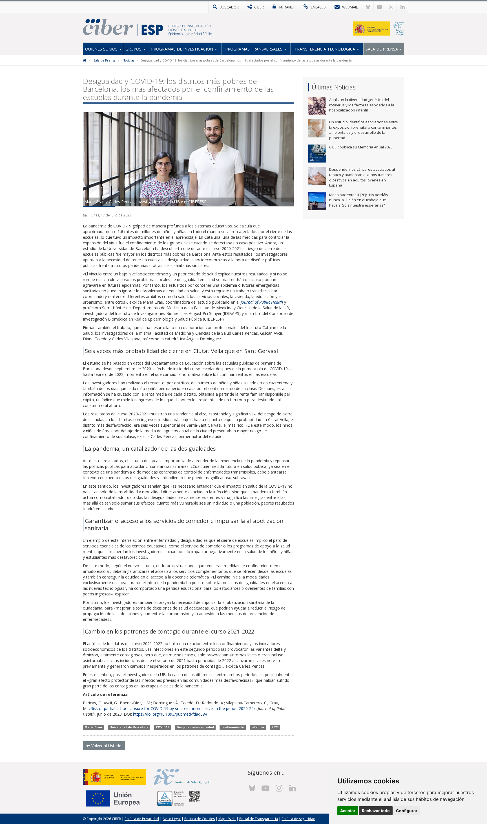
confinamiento (233, 727)
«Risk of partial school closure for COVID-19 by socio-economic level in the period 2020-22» (172, 708)
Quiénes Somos (102, 49)
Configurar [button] (406, 810)
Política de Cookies (199, 818)
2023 (275, 727)
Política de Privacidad (142, 818)
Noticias (128, 60)
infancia (257, 727)
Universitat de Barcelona (129, 727)
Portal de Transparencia (258, 818)
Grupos (134, 49)
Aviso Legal (172, 818)
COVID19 (162, 727)
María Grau (93, 727)
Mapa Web (227, 818)
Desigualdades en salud (195, 727)
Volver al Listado (105, 745)
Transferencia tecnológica (325, 49)
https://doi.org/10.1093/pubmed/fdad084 (170, 714)
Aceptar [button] (347, 810)
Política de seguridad (298, 818)
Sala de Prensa (382, 49)
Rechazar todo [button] (376, 810)
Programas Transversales (254, 49)
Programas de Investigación (182, 49)
